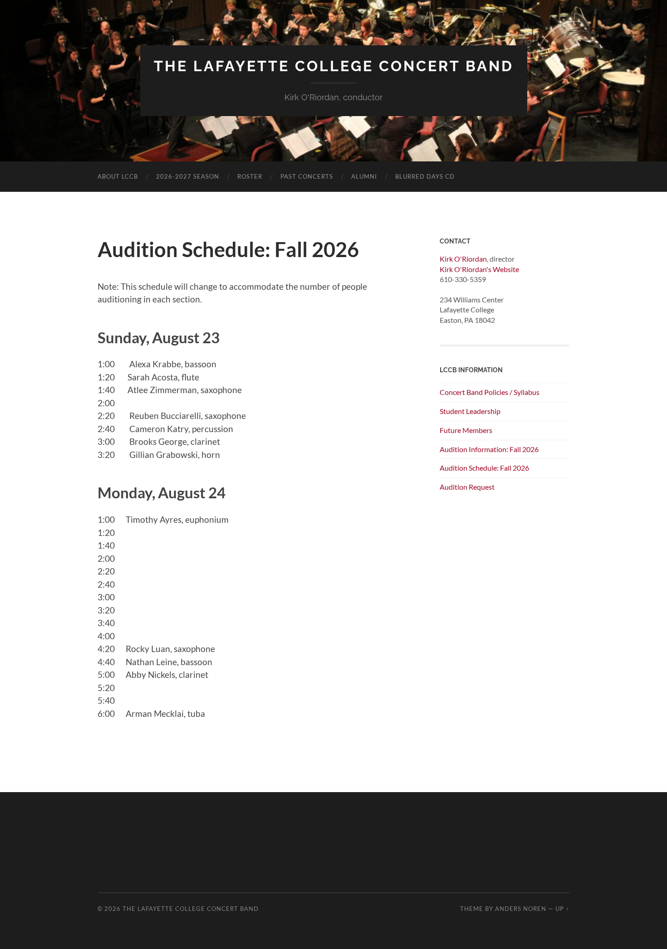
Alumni (364, 176)
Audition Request (467, 486)
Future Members (466, 430)
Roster (249, 176)
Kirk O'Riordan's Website (479, 269)
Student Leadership (470, 411)
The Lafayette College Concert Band (334, 66)
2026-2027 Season (187, 176)
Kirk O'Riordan (463, 258)
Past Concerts (306, 176)
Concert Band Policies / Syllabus (489, 392)
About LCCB (118, 176)
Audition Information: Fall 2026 (489, 449)
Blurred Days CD (425, 176)
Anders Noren (520, 908)
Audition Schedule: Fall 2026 (484, 467)
